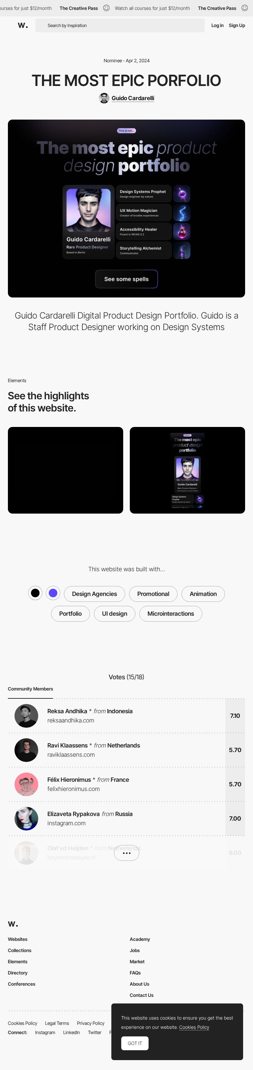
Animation (203, 593)
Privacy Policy (90, 1023)
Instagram (45, 1032)
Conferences (21, 984)
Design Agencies (94, 593)
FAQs (135, 972)
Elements (17, 961)
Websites (17, 939)
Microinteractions (171, 613)
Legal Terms (57, 1023)
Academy (140, 939)
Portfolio (70, 613)
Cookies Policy (22, 1023)
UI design (114, 613)
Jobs (135, 950)
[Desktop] (65, 470)
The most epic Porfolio (126, 80)
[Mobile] (187, 470)
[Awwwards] (23, 25)
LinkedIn (71, 1032)
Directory (18, 972)
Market (137, 961)
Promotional (153, 593)
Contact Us (142, 995)
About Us (139, 984)
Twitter (94, 1032)
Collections (19, 950)
